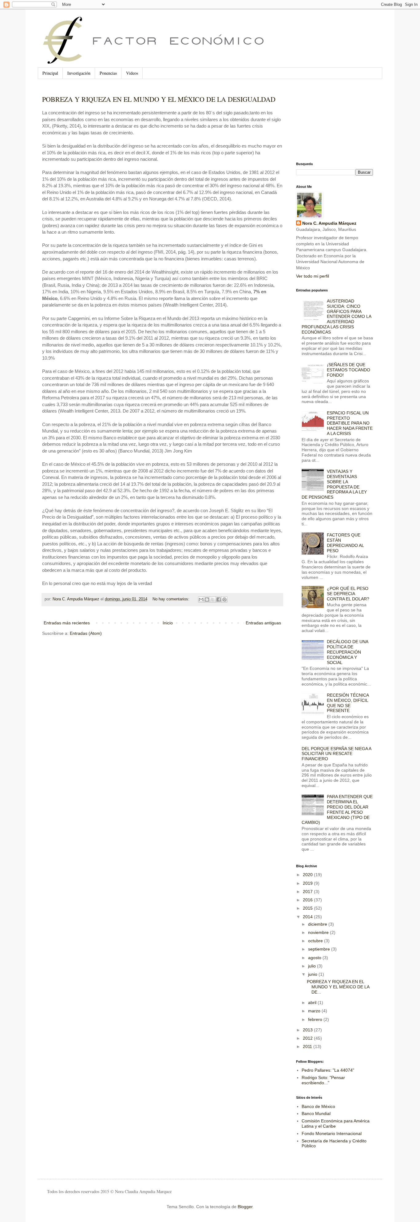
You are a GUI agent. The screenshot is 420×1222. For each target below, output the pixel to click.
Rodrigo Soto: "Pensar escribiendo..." (323, 1080)
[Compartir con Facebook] (219, 599)
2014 (308, 916)
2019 (308, 883)
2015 (308, 908)
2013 (308, 1029)
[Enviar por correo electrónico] (201, 599)
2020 (308, 874)
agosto (315, 957)
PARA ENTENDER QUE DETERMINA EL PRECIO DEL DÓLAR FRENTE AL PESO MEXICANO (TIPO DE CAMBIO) (337, 809)
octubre (316, 940)
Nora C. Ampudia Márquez (329, 223)
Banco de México (318, 1106)
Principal (50, 73)
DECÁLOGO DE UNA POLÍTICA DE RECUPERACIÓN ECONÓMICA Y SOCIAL (347, 652)
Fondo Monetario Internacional (332, 1133)
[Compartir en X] (213, 599)
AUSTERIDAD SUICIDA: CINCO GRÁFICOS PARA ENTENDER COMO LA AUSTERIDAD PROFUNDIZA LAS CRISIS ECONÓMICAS (336, 316)
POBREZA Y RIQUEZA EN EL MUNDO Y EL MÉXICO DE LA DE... (338, 987)
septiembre (319, 949)
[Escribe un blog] (207, 599)
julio (312, 965)
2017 (308, 891)
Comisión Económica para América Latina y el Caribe (336, 1123)
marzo (315, 1010)
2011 (308, 1046)
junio (313, 974)
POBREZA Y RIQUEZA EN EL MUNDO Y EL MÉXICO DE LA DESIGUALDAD (158, 99)
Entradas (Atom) (86, 633)
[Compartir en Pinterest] (224, 599)
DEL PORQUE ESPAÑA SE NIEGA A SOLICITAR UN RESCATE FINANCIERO (336, 753)
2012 (308, 1038)
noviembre (319, 932)
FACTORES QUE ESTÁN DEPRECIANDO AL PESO (345, 542)
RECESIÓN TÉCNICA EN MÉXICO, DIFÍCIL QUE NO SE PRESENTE (348, 703)
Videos (132, 73)
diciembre (318, 924)
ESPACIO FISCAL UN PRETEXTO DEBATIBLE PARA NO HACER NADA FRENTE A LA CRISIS (350, 423)
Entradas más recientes (67, 622)
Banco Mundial (316, 1113)
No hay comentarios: (172, 599)
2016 (308, 899)
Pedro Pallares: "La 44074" (328, 1070)
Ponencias (108, 73)
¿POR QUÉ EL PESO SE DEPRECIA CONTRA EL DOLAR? (348, 593)
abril (313, 1002)
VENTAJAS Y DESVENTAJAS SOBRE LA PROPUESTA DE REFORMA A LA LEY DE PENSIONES (334, 484)
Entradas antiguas (263, 622)
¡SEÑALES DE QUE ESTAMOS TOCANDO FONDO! (348, 370)
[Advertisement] (327, 120)
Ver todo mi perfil (312, 276)
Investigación (78, 73)
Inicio (168, 622)
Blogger (245, 1206)
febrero (315, 1019)
